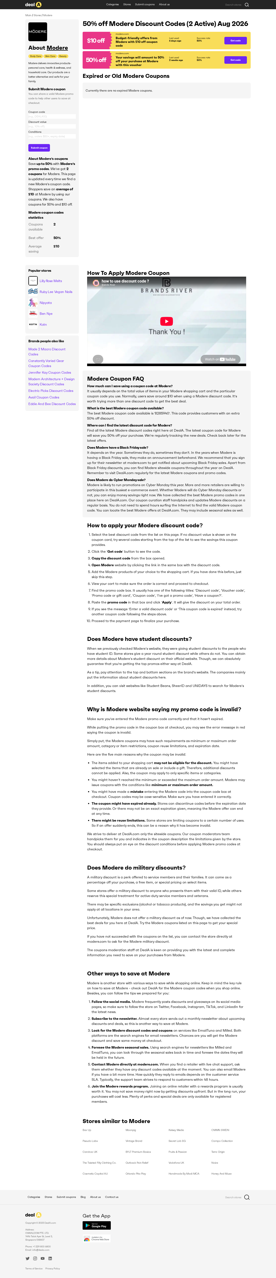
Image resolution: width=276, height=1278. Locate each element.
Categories (112, 4)
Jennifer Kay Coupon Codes (49, 372)
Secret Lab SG (177, 1141)
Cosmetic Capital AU (95, 1173)
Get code (236, 40)
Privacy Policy (52, 1268)
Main (28, 15)
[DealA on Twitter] (27, 1259)
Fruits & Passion (178, 1152)
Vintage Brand (134, 1141)
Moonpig (131, 1130)
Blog (83, 1197)
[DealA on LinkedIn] (50, 1259)
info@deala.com (40, 1249)
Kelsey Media (176, 1130)
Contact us (111, 1197)
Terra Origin (218, 1152)
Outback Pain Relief (137, 1162)
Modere (57, 47)
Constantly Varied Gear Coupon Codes (46, 363)
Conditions (34, 132)
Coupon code (36, 112)
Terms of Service (33, 1268)
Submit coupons (145, 4)
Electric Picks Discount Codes (50, 391)
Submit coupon (39, 147)
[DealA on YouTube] (42, 1259)
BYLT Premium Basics (138, 1152)
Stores (127, 4)
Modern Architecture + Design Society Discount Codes (51, 381)
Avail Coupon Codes (43, 397)
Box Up (87, 1130)
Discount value (37, 122)
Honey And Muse (221, 1173)
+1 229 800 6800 (42, 1246)
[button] (152, 40)
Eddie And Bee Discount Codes (52, 404)
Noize (214, 1162)
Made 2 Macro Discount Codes (46, 351)
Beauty (62, 56)
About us (164, 4)
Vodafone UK (176, 1162)
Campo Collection (222, 1141)
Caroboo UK (90, 1152)
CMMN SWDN (220, 1130)
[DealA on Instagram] (35, 1259)
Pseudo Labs (90, 1141)
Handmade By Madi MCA (184, 1173)
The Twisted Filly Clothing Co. (99, 1162)
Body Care (35, 56)
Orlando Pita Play (136, 1173)
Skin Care (50, 56)
